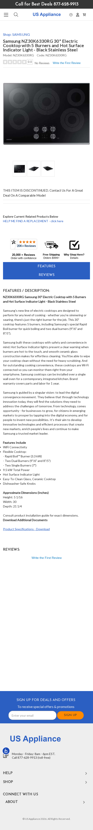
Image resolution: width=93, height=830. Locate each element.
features (46, 266)
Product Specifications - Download (26, 529)
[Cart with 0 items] (84, 14)
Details (74, 257)
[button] (70, 14)
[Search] (16, 14)
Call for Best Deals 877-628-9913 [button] (47, 4)
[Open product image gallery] (46, 114)
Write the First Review (66, 63)
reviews (47, 275)
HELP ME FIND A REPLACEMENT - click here (33, 221)
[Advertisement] (46, 626)
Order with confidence (24, 258)
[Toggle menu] (6, 15)
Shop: (16, 34)
